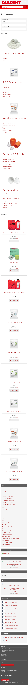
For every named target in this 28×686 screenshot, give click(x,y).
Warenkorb (5, 572)
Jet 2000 (4, 127)
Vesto (4, 60)
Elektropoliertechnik (7, 526)
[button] (24, 7)
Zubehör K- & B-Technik (13, 154)
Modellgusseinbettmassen (14, 118)
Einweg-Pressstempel (8, 166)
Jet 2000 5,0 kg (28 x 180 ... (11, 628)
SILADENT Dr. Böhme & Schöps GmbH (18, 682)
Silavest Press (6, 92)
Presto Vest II (6, 87)
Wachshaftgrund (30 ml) (10, 616)
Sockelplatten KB (7, 163)
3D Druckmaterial (6, 530)
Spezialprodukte (6, 540)
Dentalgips (4, 491)
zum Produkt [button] (14, 241)
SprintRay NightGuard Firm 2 (14, 564)
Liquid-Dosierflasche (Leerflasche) (11, 198)
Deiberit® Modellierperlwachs (10, 164)
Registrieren (3, 662)
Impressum (3, 654)
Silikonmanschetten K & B (9, 161)
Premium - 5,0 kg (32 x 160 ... (11, 611)
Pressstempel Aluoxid (8, 168)
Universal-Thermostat (8, 200)
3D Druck (4, 528)
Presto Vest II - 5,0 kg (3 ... (10, 619)
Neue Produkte (6, 558)
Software (4, 519)
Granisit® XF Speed (7, 130)
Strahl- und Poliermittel (7, 513)
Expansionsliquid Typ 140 (9, 125)
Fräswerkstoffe (5, 523)
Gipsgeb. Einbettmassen (14, 53)
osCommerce (8, 683)
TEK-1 (3, 507)
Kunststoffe (5, 511)
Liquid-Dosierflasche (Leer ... (11, 613)
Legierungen (5, 509)
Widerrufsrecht (4, 655)
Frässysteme (5, 521)
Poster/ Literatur (6, 544)
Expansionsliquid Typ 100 (9, 123)
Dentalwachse (5, 515)
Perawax (5, 207)
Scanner (4, 517)
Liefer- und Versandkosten (6, 649)
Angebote (4, 580)
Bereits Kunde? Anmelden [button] (8, 665)
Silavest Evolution (7, 94)
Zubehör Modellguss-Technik (8, 504)
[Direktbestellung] (14, 553)
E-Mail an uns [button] (6, 680)
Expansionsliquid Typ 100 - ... (11, 602)
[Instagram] (13, 637)
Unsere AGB (3, 651)
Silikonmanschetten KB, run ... (11, 625)
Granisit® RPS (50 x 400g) (10, 622)
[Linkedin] (5, 640)
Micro (4, 128)
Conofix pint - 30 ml (7, 205)
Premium (5, 89)
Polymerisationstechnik (7, 534)
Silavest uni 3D (6, 96)
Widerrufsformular (5, 657)
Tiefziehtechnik (6, 536)
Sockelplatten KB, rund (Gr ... (11, 608)
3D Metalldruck (6, 532)
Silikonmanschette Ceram (9, 159)
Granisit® (5, 132)
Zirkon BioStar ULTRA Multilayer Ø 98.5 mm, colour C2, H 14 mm (14, 589)
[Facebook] (6, 637)
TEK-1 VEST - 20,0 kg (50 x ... (11, 605)
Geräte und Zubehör (7, 542)
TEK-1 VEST (5, 91)
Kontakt (3, 653)
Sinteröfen (4, 524)
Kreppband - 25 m (7, 201)
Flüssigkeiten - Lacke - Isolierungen (10, 538)
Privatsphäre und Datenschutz (7, 650)
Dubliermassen (6, 493)
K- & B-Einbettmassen (12, 82)
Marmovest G (6, 58)
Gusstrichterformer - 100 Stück (10, 203)
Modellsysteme (5, 489)
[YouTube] (20, 637)
